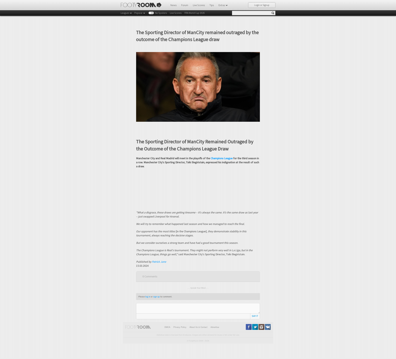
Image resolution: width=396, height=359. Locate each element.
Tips (211, 5)
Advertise (215, 327)
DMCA (167, 327)
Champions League (222, 158)
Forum (184, 5)
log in (147, 296)
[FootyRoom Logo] (142, 5)
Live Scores (199, 5)
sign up (156, 296)
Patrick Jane (159, 261)
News (173, 5)
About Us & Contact (198, 327)
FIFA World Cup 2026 (195, 12)
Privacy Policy (179, 327)
